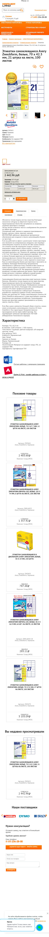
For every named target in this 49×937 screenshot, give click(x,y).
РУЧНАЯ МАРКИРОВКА (34, 23)
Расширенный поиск (41, 10)
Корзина (8, 16)
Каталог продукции (15, 39)
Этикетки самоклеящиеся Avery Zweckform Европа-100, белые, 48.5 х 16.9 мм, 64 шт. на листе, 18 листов (25, 622)
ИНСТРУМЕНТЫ (6, 28)
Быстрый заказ (10, 20)
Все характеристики (8, 143)
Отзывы (19, 215)
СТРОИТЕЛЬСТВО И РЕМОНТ (36, 28)
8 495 (14, 841)
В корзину (21, 199)
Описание (8, 211)
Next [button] (45, 116)
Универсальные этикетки (28, 43)
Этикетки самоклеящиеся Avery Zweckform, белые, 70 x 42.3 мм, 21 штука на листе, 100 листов (24, 764)
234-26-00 (39, 17)
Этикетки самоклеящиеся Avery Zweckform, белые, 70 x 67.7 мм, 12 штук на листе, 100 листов (24, 426)
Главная (4, 39)
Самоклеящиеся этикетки (10, 43)
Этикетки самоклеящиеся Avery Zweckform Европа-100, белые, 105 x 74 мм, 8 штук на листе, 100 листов (24, 491)
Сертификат (8, 215)
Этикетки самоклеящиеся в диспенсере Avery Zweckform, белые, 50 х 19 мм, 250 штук (24, 557)
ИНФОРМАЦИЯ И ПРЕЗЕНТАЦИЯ (7, 33)
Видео (33, 211)
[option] (26, 91)
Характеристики (21, 211)
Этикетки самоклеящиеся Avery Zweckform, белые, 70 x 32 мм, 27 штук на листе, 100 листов (24, 687)
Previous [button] (7, 116)
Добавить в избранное (42, 66)
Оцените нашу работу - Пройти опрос (23, 847)
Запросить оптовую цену (12, 192)
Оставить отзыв (35, 65)
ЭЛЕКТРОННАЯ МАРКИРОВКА (11, 23)
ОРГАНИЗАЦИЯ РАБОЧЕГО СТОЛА (35, 33)
